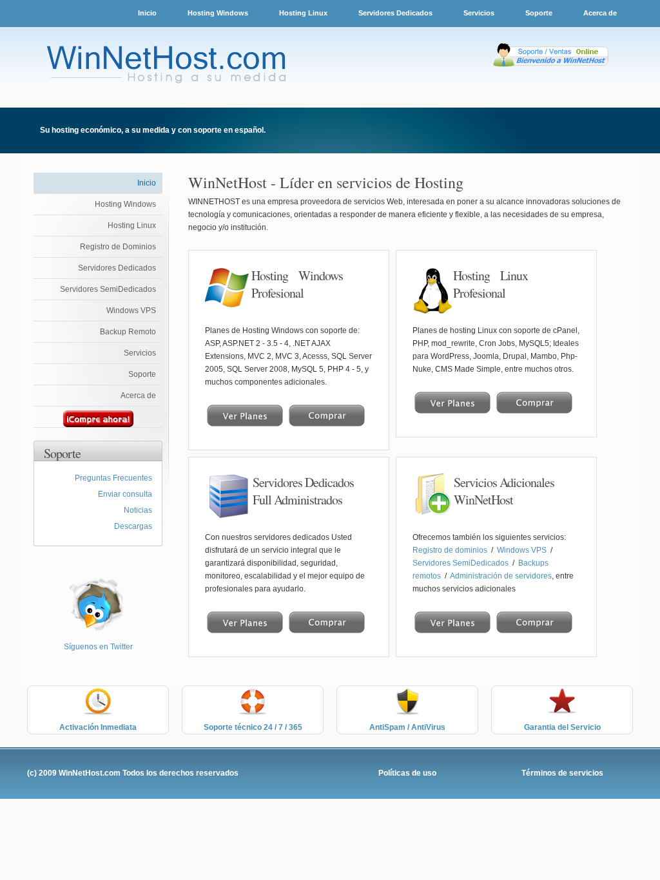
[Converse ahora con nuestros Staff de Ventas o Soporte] (552, 67)
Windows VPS (131, 310)
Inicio (147, 13)
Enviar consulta (125, 494)
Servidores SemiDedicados (108, 289)
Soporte (539, 13)
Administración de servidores (501, 575)
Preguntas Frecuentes (113, 478)
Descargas (133, 526)
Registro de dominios (450, 550)
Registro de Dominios (118, 246)
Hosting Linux (303, 13)
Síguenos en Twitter (98, 646)
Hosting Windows (218, 13)
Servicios (479, 13)
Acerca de (600, 13)
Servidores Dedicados (395, 13)
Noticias (138, 510)
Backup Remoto (128, 331)
